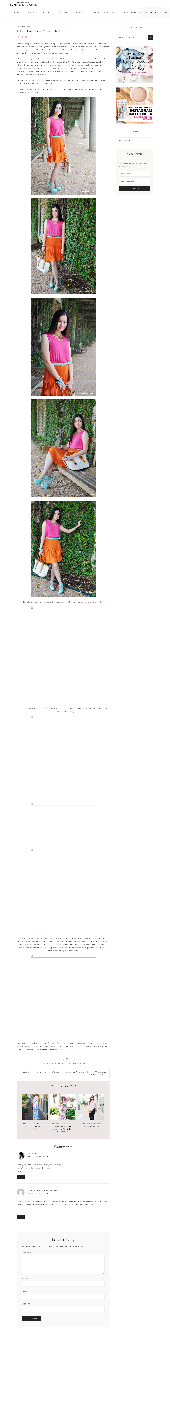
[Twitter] (132, 27)
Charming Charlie (47, 938)
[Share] (18, 36)
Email (25, 1291)
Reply (21, 1177)
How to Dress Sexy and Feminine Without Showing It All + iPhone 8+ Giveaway (63, 1128)
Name (25, 1278)
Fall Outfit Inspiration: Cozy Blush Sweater (91, 1125)
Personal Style (23, 26)
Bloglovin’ (73, 1046)
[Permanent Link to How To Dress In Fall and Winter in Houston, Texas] (35, 1120)
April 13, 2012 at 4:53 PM (38, 1157)
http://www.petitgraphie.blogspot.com (34, 1168)
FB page (34, 1046)
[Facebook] (128, 27)
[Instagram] (142, 27)
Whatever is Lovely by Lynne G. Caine (23, 4)
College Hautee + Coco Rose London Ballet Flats (41, 1072)
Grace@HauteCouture (40, 1190)
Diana (30, 1153)
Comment (27, 1253)
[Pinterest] (137, 27)
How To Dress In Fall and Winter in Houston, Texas (34, 1126)
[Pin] (25, 36)
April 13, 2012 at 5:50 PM (38, 1193)
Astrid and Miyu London (92, 602)
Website (26, 1304)
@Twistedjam (69, 708)
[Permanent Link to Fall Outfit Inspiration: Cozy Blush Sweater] (91, 1120)
